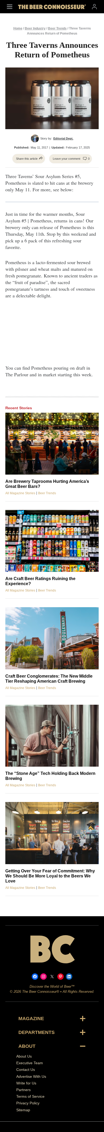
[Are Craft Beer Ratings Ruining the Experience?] (52, 541)
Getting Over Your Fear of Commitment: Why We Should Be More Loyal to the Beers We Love (50, 876)
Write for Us (26, 1083)
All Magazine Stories (20, 493)
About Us (24, 1056)
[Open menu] (9, 6)
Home (17, 28)
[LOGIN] (94, 6)
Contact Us (25, 1069)
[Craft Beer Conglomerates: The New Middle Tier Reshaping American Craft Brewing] (52, 638)
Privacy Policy (27, 1103)
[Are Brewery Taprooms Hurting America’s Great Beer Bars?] (52, 444)
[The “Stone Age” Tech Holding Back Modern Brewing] (52, 736)
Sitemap (23, 1110)
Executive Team (29, 1063)
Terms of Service (30, 1096)
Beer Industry (35, 28)
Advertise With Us (31, 1076)
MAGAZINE (31, 1018)
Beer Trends (57, 28)
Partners (23, 1090)
